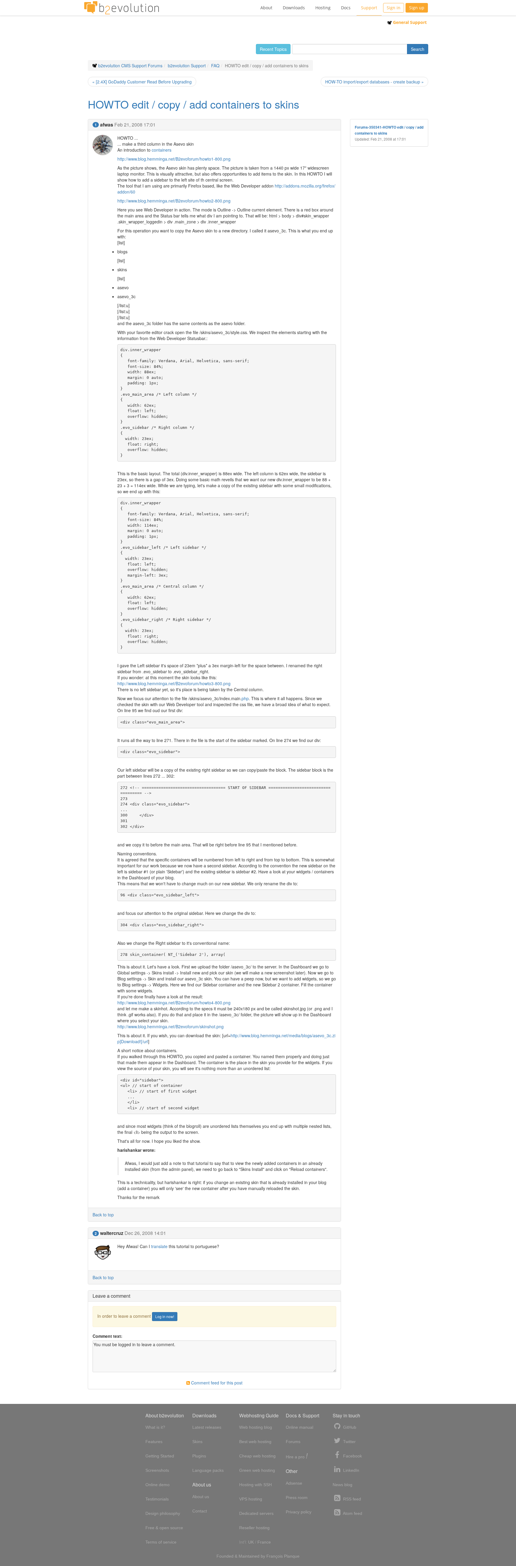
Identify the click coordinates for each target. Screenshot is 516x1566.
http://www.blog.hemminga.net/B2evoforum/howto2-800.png (174, 201)
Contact (199, 1511)
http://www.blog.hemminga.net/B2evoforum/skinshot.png (170, 1026)
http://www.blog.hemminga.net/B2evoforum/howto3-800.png (174, 683)
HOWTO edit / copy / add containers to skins (193, 104)
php (245, 698)
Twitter (349, 1441)
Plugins (199, 1456)
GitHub (349, 1427)
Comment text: (107, 1336)
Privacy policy (298, 1511)
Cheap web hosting (257, 1456)
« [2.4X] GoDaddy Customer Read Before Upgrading (142, 82)
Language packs (208, 1470)
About (266, 7)
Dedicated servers (256, 1513)
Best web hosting (255, 1441)
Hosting (323, 7)
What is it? (155, 1427)
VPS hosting (250, 1499)
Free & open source (164, 1527)
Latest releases (206, 1427)
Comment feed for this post (216, 1383)
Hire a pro (297, 1456)
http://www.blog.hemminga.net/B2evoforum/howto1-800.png (174, 159)
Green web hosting (257, 1470)
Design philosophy (162, 1513)
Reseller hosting (254, 1527)
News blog (342, 1484)
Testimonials (157, 1499)
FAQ (215, 65)
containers (161, 150)
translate (159, 1246)
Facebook (352, 1456)
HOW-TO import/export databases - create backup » (374, 82)
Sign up (416, 7)
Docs (346, 7)
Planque (292, 1556)
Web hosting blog (255, 1427)
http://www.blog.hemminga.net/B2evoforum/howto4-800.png (174, 1003)
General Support (409, 22)
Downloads (294, 7)
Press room (297, 1497)
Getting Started (159, 1456)
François (274, 1556)
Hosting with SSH (255, 1484)
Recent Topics (273, 49)
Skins (197, 1441)
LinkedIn (350, 1470)
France (264, 1542)
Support (369, 7)
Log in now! (164, 1316)
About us (200, 1496)
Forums (293, 1441)
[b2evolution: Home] (121, 7)
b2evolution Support (187, 65)
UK (251, 1542)
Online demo (157, 1484)
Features (153, 1441)
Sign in (393, 7)
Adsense (294, 1483)
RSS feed (351, 1499)
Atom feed (352, 1513)
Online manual (299, 1427)
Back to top (103, 1215)
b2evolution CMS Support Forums (130, 65)
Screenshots (157, 1470)
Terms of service (160, 1542)
